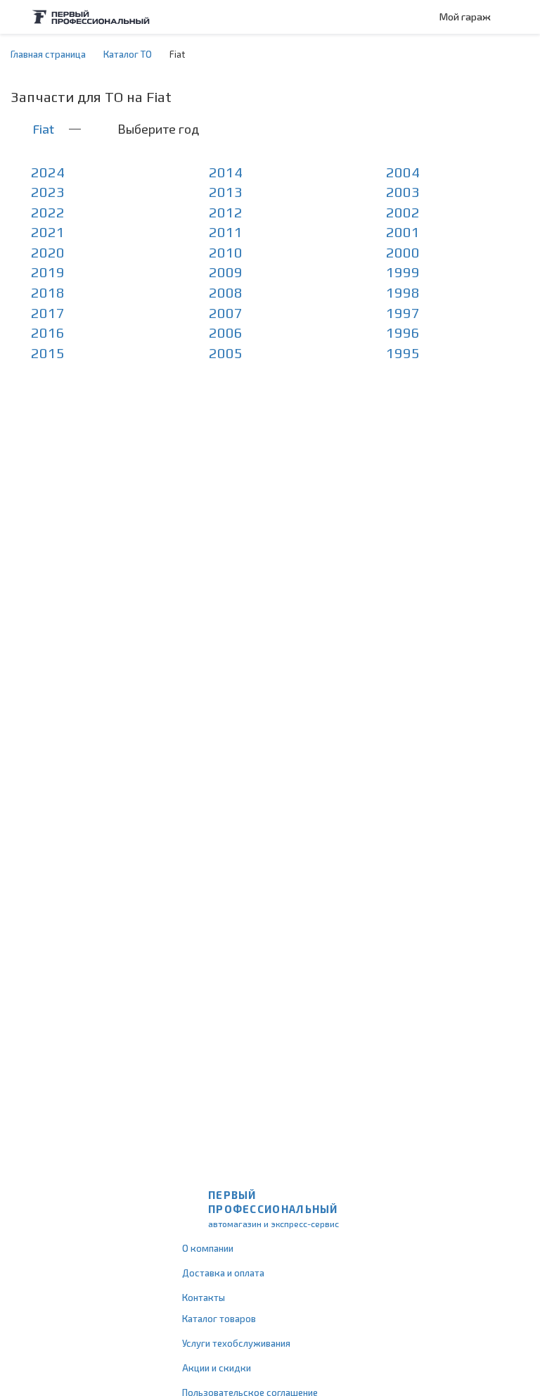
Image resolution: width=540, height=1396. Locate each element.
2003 (403, 192)
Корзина (522, 17)
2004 (403, 172)
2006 (226, 332)
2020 (48, 252)
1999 (403, 272)
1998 (403, 292)
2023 (48, 192)
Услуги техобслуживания (236, 1343)
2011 (226, 232)
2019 (48, 272)
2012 (226, 212)
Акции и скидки (216, 1367)
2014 (226, 172)
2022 (48, 212)
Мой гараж (465, 17)
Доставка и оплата (223, 1272)
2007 (226, 313)
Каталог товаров (219, 1318)
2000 (403, 252)
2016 (48, 332)
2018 (48, 292)
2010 (226, 252)
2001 (403, 232)
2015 (48, 353)
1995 (403, 353)
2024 (48, 172)
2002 (403, 212)
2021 (48, 232)
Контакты (203, 1297)
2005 (226, 353)
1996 (403, 332)
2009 (226, 272)
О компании (207, 1248)
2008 (226, 292)
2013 (226, 192)
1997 (403, 313)
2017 (48, 313)
